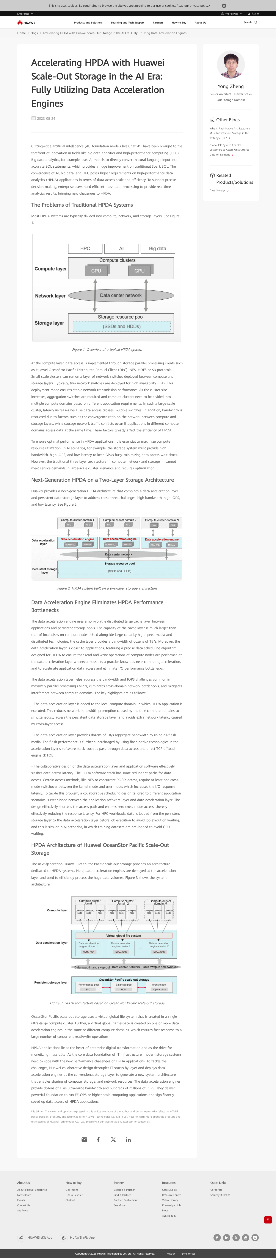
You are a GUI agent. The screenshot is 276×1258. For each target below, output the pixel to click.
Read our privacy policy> (193, 5)
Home (21, 33)
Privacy (170, 1253)
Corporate (216, 1189)
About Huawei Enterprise (32, 1189)
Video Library (170, 1200)
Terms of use (187, 1253)
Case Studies (169, 1189)
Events (21, 1200)
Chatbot (70, 1200)
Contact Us (23, 1205)
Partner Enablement (126, 1200)
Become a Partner (124, 1189)
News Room (24, 1195)
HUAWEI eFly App (82, 1237)
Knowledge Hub (171, 1205)
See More (22, 1210)
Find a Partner (122, 1195)
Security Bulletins (220, 1195)
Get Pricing (72, 1189)
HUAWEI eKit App (40, 1237)
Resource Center (171, 1195)
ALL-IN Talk (169, 1215)
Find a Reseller (74, 1195)
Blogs (34, 33)
